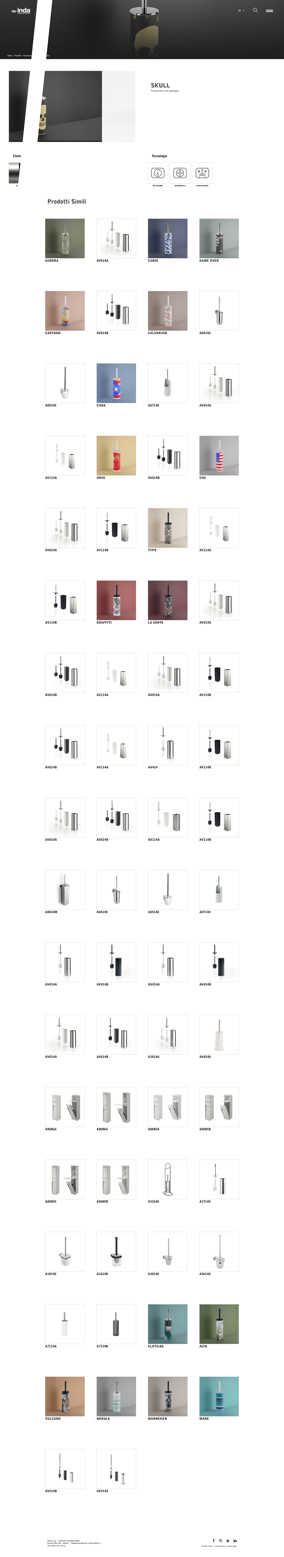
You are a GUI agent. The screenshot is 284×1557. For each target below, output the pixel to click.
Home (9, 56)
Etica (63, 1546)
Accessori (27, 56)
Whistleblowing (53, 1546)
